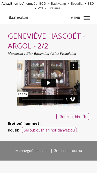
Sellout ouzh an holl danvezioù (49, 130)
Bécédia (77, 3)
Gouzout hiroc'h (72, 116)
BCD (42, 3)
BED (90, 3)
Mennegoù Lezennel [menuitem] (32, 150)
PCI (40, 8)
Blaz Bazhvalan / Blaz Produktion (51, 53)
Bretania (55, 8)
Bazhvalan (58, 3)
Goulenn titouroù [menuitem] (68, 150)
